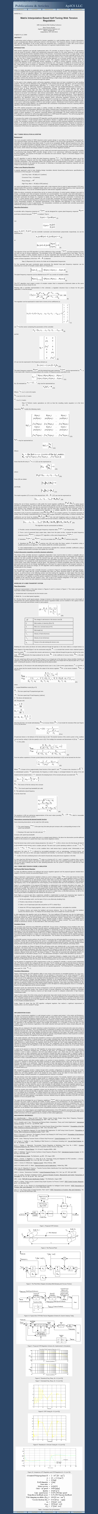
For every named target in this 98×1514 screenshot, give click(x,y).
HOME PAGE (20, 9)
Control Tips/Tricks (63, 9)
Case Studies (35, 9)
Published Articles (49, 9)
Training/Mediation (77, 9)
